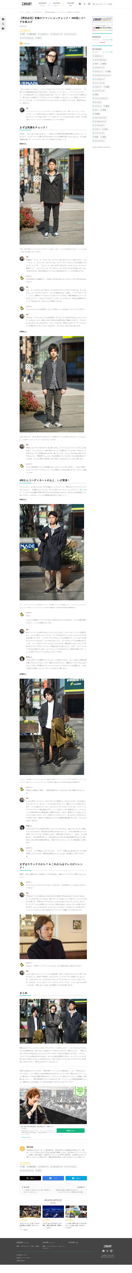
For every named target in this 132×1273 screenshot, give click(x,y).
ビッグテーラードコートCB (31, 605)
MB (23, 34)
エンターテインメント (102, 75)
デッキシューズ (41, 607)
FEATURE (73, 1242)
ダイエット (99, 71)
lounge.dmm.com (25, 1137)
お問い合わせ (21, 1260)
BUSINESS (23, 1242)
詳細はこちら (71, 1130)
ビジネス (98, 102)
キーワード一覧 (107, 52)
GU (81, 489)
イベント (98, 106)
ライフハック (99, 91)
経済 (37, 1246)
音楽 (96, 137)
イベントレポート (101, 98)
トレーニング (99, 83)
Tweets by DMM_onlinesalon (101, 147)
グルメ (97, 129)
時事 (18, 1246)
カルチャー (44, 34)
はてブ (78, 1178)
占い (96, 110)
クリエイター (99, 125)
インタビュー (99, 79)
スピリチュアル (100, 117)
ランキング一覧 (107, 39)
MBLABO (32, 34)
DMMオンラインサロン (24, 1258)
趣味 (107, 106)
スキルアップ (57, 34)
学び (39, 38)
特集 (96, 94)
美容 (108, 71)
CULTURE (49, 1242)
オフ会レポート (100, 121)
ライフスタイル (25, 30)
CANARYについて (22, 1255)
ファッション (71, 34)
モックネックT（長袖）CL (45, 779)
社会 (105, 129)
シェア (55, 1178)
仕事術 (97, 114)
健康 (104, 64)
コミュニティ (99, 141)
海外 (104, 137)
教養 (44, 1246)
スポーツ (98, 87)
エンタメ (45, 1248)
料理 (104, 110)
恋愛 (107, 87)
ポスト (32, 1178)
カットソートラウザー (66, 779)
